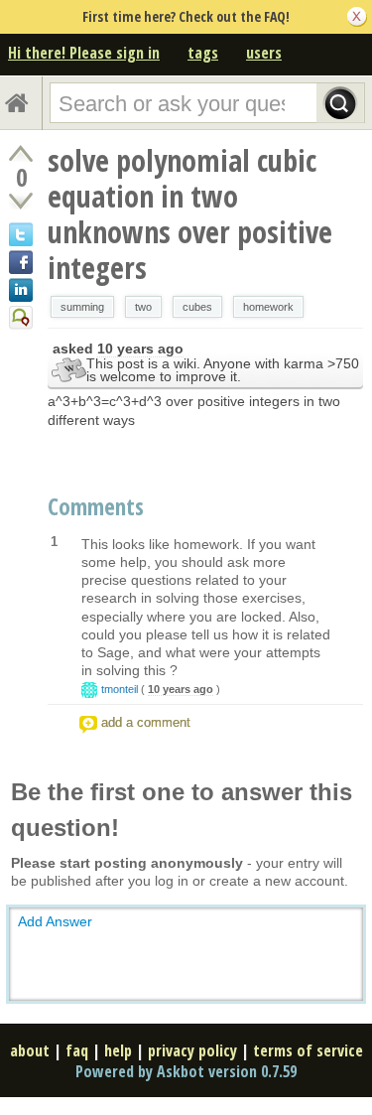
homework (268, 307)
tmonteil (119, 689)
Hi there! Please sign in (84, 53)
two (143, 307)
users (264, 53)
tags (202, 53)
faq (76, 1050)
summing (82, 307)
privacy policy (192, 1050)
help (118, 1050)
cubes (197, 307)
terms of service (308, 1050)
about (30, 1050)
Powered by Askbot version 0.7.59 (186, 1071)
